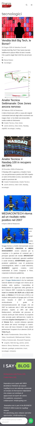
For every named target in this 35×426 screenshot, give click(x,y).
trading (18, 128)
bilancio (4, 345)
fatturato (4, 348)
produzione (19, 348)
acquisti (6, 343)
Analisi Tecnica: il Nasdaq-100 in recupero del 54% (16, 162)
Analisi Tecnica (9, 123)
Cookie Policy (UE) (10, 377)
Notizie (27, 337)
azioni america (9, 126)
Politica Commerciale (9, 340)
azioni (27, 343)
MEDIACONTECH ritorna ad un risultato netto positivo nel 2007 (17, 216)
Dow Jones (19, 123)
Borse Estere (8, 60)
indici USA (18, 185)
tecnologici (7, 63)
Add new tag (14, 343)
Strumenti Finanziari (23, 340)
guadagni (11, 348)
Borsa (10, 345)
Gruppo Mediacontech (13, 280)
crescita (22, 345)
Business (16, 345)
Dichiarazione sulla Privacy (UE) (14, 374)
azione (21, 343)
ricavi (25, 348)
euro (27, 345)
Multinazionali (20, 337)
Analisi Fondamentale (11, 182)
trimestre (13, 351)
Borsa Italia (23, 334)
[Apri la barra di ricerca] (26, 5)
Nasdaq (25, 126)
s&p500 (4, 128)
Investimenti (10, 337)
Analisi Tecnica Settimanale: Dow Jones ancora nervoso (16, 103)
